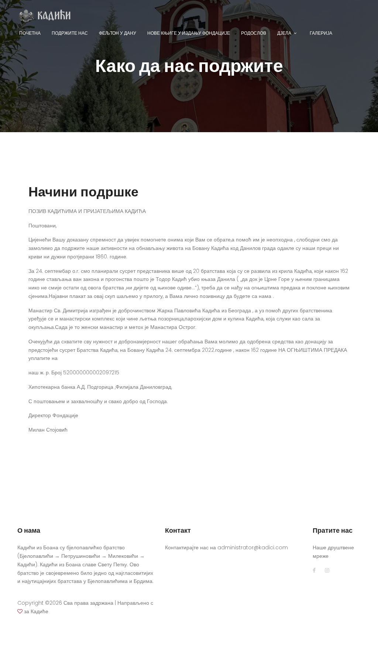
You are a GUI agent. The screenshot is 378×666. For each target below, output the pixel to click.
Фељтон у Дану (117, 33)
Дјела (284, 33)
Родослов (253, 33)
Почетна (30, 33)
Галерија (321, 33)
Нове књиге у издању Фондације (188, 33)
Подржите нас (70, 33)
